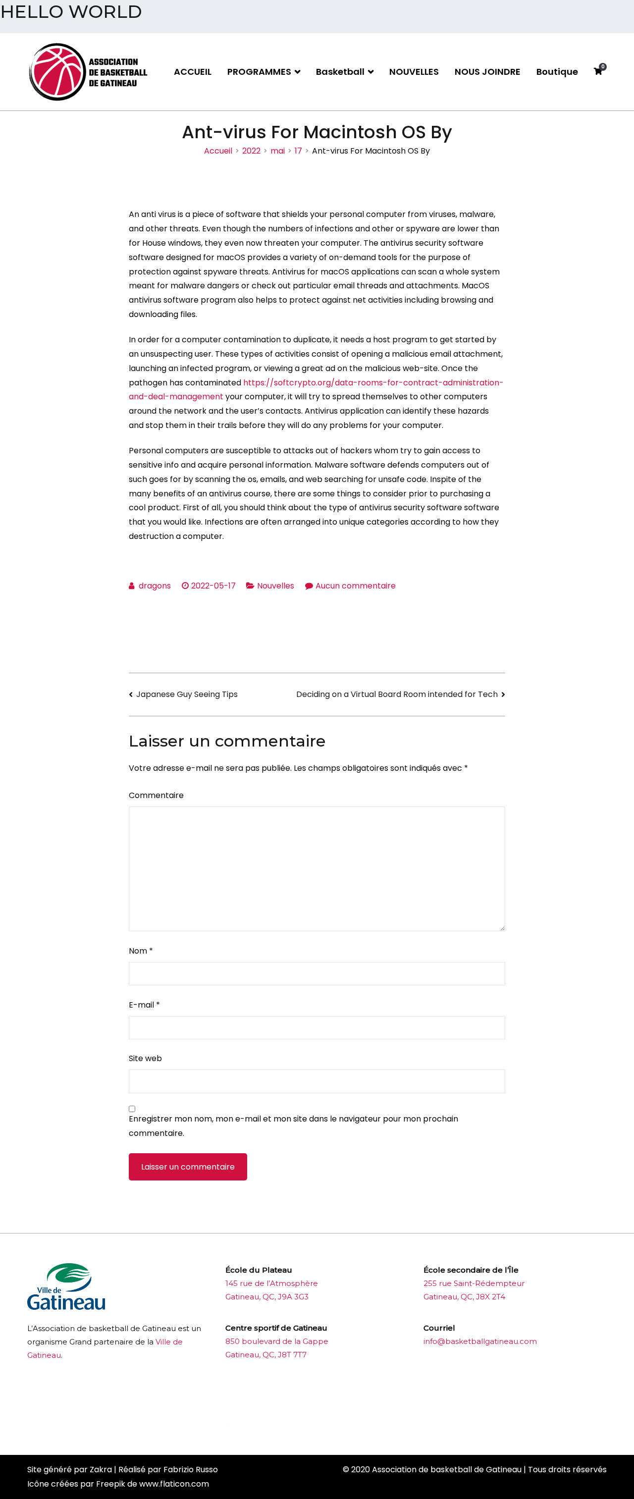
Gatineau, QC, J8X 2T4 (464, 1296)
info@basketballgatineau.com (480, 1341)
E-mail (144, 1005)
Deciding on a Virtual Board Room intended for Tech (397, 694)
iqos (280, 1424)
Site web (145, 1058)
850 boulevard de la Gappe (276, 1341)
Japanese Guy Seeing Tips (187, 694)
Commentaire (156, 795)
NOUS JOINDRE (488, 71)
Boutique (557, 71)
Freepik (110, 1484)
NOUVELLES (414, 71)
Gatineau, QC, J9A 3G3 (267, 1296)
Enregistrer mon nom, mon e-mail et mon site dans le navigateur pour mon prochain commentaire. (293, 1126)
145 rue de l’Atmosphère (271, 1283)
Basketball (340, 71)
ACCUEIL (192, 71)
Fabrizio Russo (190, 1469)
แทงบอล (342, 1392)
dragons (155, 585)
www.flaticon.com (174, 1484)
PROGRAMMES (259, 71)
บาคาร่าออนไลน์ (251, 1392)
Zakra (101, 1469)
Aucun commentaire (356, 585)
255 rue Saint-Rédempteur (474, 1283)
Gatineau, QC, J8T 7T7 (266, 1354)
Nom (141, 951)
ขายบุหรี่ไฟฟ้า (303, 1392)
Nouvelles (275, 585)
